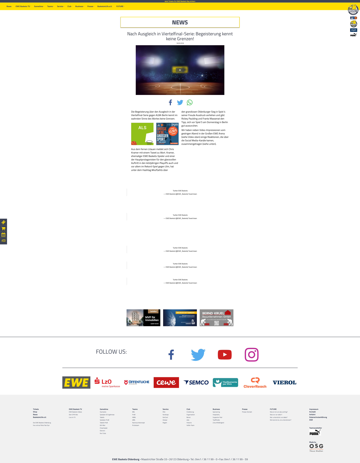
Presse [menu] (90, 6)
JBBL (133, 420)
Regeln (165, 423)
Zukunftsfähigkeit (218, 423)
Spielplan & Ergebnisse (107, 414)
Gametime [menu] (38, 6)
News (9, 6)
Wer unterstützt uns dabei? (278, 417)
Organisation (191, 414)
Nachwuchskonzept (138, 423)
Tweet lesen (193, 194)
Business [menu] (79, 6)
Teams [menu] (50, 6)
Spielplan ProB (104, 420)
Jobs (188, 420)
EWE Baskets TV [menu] (23, 6)
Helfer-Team (190, 425)
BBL (133, 412)
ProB (133, 414)
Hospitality (216, 414)
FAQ (164, 412)
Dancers (102, 430)
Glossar (165, 420)
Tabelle (102, 417)
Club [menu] (69, 6)
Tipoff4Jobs (216, 420)
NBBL (134, 417)
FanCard (165, 417)
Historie (189, 423)
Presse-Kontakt (247, 412)
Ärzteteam (135, 425)
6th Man (102, 425)
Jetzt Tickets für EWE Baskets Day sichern (180, 1)
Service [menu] (60, 6)
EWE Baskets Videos (75, 412)
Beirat (188, 417)
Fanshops (166, 414)
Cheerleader (104, 428)
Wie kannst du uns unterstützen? (280, 420)
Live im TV (72, 417)
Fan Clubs (103, 433)
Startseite (103, 412)
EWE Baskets (183, 190)
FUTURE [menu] (119, 6)
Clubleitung (190, 412)
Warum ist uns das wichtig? (279, 412)
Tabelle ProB (104, 423)
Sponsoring (216, 412)
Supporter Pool (217, 417)
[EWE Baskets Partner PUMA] (318, 432)
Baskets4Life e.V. (104, 6)
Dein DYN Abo (73, 414)
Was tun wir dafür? (276, 414)
